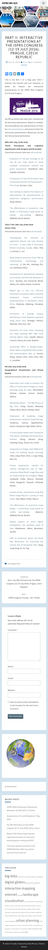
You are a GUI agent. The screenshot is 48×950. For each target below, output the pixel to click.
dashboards (40, 877)
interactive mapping (20, 888)
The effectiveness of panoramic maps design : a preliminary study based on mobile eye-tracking (26, 508)
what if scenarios (14, 932)
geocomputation (29, 883)
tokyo (6, 916)
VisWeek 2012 (31, 929)
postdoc (7, 906)
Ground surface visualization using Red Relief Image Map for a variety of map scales (26, 495)
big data (11, 876)
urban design (28, 916)
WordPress (32, 944)
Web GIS (37, 929)
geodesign (37, 883)
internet (11, 894)
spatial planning (16, 912)
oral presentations (16, 129)
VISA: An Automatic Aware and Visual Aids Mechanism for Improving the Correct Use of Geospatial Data (26, 541)
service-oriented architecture (29, 906)
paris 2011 (27, 901)
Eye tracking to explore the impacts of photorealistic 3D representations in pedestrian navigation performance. (26, 195)
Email (11, 678)
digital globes (15, 882)
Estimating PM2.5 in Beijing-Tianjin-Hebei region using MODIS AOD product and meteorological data (26, 350)
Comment (13, 630)
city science (28, 877)
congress (33, 877)
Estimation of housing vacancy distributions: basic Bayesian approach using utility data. (26, 317)
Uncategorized (14, 563)
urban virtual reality (23, 925)
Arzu (25, 62)
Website (11, 690)
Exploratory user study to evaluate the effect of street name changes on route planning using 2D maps (26, 386)
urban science (13, 925)
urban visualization (34, 925)
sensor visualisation (15, 906)
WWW (26, 932)
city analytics (20, 877)
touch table (21, 916)
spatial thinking (25, 912)
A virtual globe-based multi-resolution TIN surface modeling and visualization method (26, 435)
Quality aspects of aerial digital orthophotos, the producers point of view (26, 525)
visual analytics (15, 929)
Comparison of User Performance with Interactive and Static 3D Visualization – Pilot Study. (26, 181)
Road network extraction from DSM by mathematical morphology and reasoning (26, 261)
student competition (36, 912)
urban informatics (37, 916)
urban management (10, 921)
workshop (22, 932)
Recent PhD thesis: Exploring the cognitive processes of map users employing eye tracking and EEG (21, 837)
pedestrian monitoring (36, 901)
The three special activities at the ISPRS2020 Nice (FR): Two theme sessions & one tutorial (21, 849)
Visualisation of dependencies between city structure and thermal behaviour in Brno (26, 277)
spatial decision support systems (27, 909)
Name (11, 666)
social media (11, 909)
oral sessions (35, 152)
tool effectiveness (13, 916)
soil (16, 909)
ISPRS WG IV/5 (9, 3)
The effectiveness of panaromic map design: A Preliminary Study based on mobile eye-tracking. (26, 211)
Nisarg (24, 947)
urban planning (27, 920)
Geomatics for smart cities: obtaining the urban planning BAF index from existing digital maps (26, 333)
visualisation (23, 929)
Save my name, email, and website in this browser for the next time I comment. (24, 705)
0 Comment (36, 62)
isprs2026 (20, 895)
